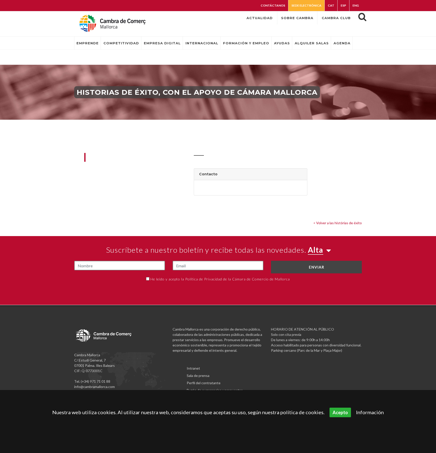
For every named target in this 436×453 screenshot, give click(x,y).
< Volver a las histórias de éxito (337, 223)
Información (370, 412)
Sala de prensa (198, 375)
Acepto (340, 412)
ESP (343, 5)
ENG (355, 5)
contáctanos (273, 5)
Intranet (193, 368)
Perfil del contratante (204, 383)
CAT (331, 5)
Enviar (316, 267)
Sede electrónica (306, 5)
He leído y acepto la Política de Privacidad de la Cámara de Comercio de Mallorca (220, 279)
